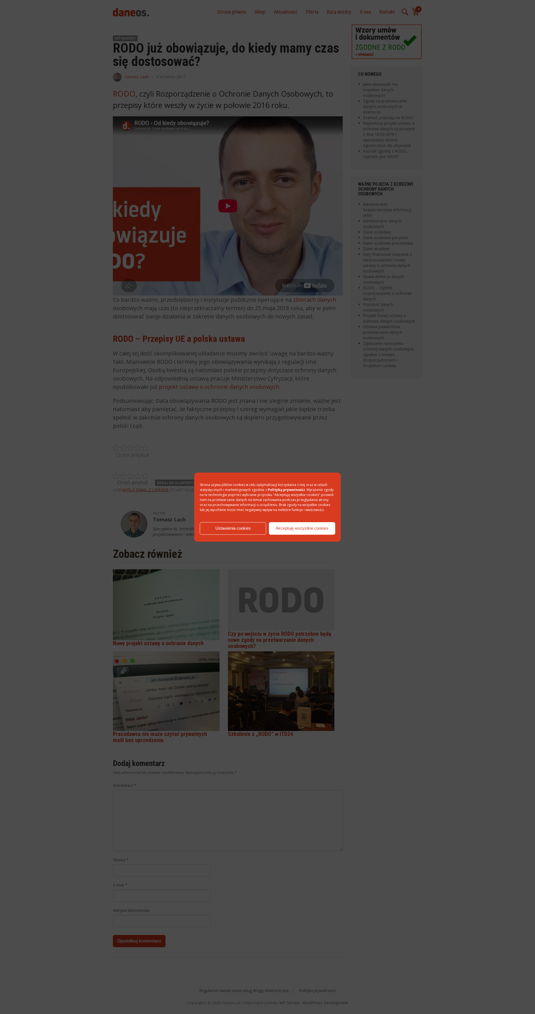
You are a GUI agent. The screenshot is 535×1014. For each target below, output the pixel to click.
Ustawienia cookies (233, 528)
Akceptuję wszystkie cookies (302, 528)
